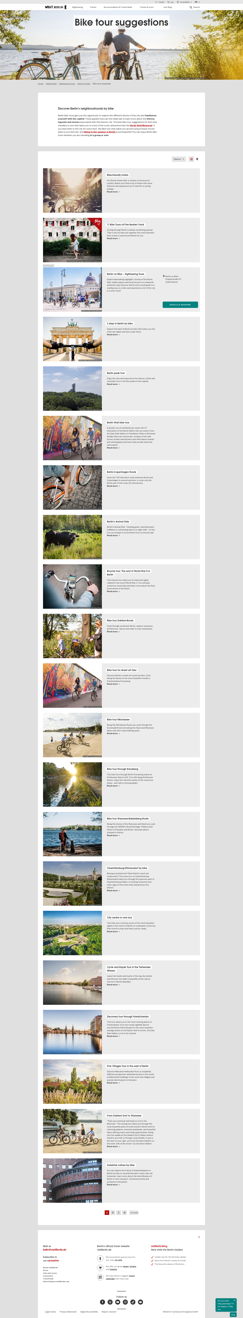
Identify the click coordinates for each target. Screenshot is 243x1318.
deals (126, 1266)
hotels (133, 1266)
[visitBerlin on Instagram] (125, 1302)
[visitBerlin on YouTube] (117, 1302)
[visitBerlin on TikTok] (132, 1302)
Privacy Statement (68, 1311)
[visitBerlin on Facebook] (102, 1302)
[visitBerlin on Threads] (110, 1302)
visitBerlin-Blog (159, 1246)
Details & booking (180, 305)
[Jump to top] (199, 1237)
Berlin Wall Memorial (141, 125)
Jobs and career (50, 1273)
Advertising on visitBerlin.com (56, 1281)
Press (45, 1270)
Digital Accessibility (89, 1311)
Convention (48, 1276)
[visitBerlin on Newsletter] (140, 1302)
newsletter (53, 1260)
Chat (233, 1314)
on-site (118, 1260)
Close (235, 1300)
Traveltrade (48, 1279)
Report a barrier (109, 1311)
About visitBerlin (50, 1268)
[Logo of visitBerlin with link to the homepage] (55, 7)
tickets (113, 1269)
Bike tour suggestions (121, 22)
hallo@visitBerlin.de (54, 1249)
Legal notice (50, 1311)
